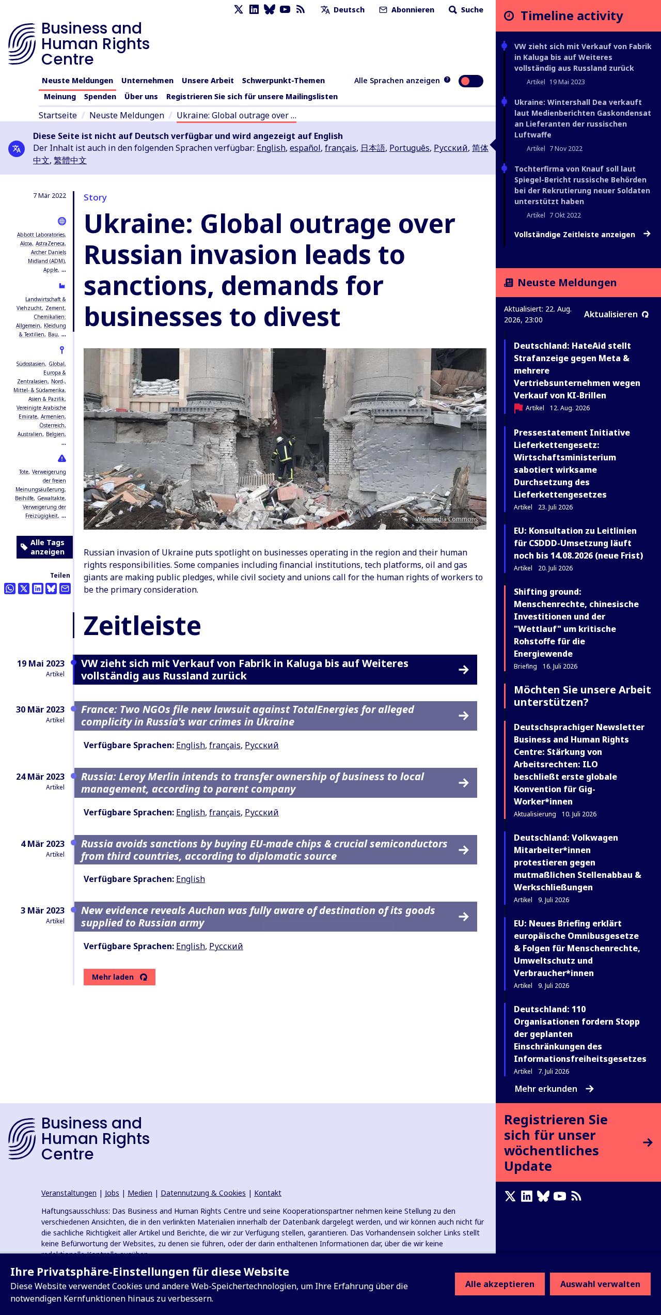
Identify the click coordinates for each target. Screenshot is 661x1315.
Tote (23, 471)
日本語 (372, 147)
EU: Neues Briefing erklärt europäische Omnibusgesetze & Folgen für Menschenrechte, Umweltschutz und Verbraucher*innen (577, 948)
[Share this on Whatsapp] (9, 588)
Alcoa (26, 243)
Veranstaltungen (69, 1193)
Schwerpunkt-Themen (283, 80)
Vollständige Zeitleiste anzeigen (575, 234)
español (305, 147)
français (340, 147)
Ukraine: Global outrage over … (236, 115)
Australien (30, 434)
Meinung (60, 96)
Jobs (112, 1193)
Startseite (58, 115)
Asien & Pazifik (46, 399)
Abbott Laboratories (41, 234)
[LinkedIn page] (254, 9)
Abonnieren (411, 9)
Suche (471, 9)
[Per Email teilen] (65, 588)
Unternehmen (147, 80)
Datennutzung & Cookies (203, 1193)
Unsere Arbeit (208, 80)
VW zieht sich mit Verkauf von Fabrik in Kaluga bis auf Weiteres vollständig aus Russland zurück (583, 57)
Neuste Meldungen (77, 80)
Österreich (52, 425)
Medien (140, 1193)
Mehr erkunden (546, 1088)
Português (409, 147)
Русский (451, 147)
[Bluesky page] (269, 9)
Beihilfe (24, 498)
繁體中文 (70, 160)
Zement (55, 308)
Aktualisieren (611, 314)
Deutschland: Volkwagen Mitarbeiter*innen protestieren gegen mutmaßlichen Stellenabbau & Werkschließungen (577, 862)
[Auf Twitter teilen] (23, 588)
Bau (53, 334)
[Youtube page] (285, 9)
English (271, 147)
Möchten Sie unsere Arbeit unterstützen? (582, 696)
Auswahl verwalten (600, 1284)
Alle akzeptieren (499, 1284)
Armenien (53, 416)
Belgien (55, 434)
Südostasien (31, 363)
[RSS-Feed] (300, 9)
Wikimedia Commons (447, 519)
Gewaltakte (51, 498)
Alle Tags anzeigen (47, 546)
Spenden (100, 96)
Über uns (141, 96)
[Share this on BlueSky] (51, 588)
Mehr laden (113, 977)
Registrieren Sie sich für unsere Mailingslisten (252, 96)
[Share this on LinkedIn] (37, 588)
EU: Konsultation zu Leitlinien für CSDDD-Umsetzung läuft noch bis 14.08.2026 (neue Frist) (578, 543)
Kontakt (267, 1193)
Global (57, 363)
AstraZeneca (50, 243)
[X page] (238, 9)
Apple (50, 269)
